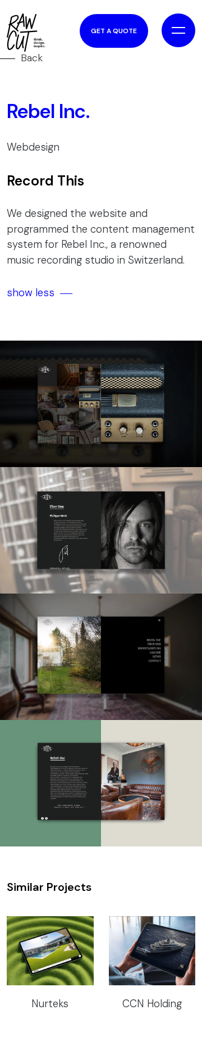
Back (32, 58)
